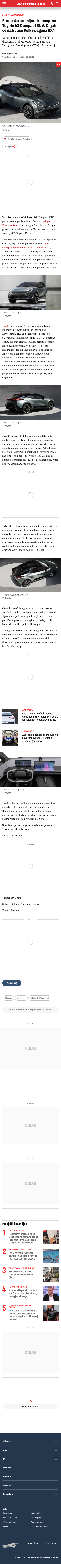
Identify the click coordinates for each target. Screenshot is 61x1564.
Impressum (7, 1513)
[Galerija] (30, 92)
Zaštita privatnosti (10, 1517)
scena (7, 1485)
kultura (7, 1476)
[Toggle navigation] (4, 3)
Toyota (5, 325)
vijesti (6, 1441)
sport (6, 1450)
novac (7, 1468)
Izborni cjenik (36, 1517)
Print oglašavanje (37, 1522)
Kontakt (6, 1526)
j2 (4, 1459)
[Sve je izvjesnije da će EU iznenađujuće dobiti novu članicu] (51, 1274)
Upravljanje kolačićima (39, 1526)
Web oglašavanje (9, 1522)
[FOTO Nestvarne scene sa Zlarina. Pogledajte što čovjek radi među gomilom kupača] (51, 1256)
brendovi (8, 1494)
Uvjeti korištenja (37, 1513)
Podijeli (8, 146)
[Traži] (57, 3)
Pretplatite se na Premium (43, 1543)
